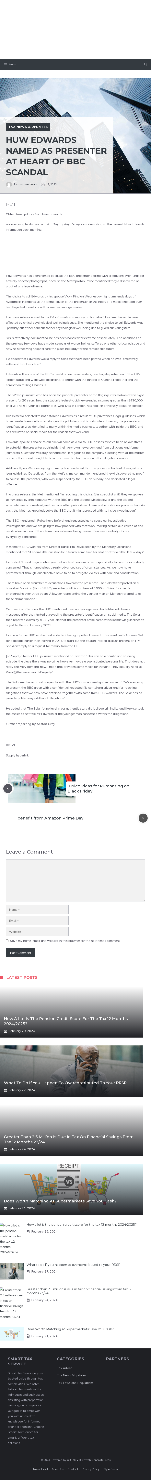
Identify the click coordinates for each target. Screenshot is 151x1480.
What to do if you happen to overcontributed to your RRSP (65, 1083)
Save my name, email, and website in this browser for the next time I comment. (65, 941)
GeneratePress (101, 1460)
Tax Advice (64, 1368)
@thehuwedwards (27, 672)
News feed (40, 1469)
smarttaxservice (27, 184)
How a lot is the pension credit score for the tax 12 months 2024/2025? (82, 1224)
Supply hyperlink (17, 755)
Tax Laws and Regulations (75, 1383)
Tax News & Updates (28, 127)
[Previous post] (8, 788)
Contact (73, 1469)
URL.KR (71, 1460)
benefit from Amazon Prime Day (50, 818)
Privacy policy (90, 1469)
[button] (145, 64)
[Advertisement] (75, 29)
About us (58, 1469)
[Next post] (143, 818)
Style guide (110, 1469)
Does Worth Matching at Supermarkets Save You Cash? (60, 1201)
